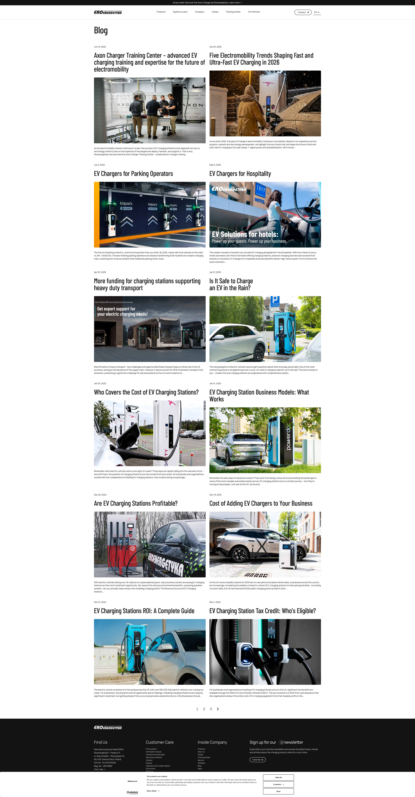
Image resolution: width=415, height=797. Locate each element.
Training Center (233, 11)
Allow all (278, 777)
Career (215, 11)
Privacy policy (151, 749)
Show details (152, 791)
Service (201, 760)
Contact (149, 760)
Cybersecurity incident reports (158, 766)
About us (201, 752)
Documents (150, 769)
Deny (278, 791)
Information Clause (153, 752)
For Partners (254, 11)
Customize (277, 784)
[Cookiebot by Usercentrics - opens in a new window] (132, 792)
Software (201, 763)
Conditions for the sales (155, 754)
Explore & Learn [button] (180, 11)
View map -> (100, 769)
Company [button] (199, 11)
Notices (149, 763)
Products (161, 11)
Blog (199, 766)
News (200, 769)
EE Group (149, 771)
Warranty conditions (154, 757)
